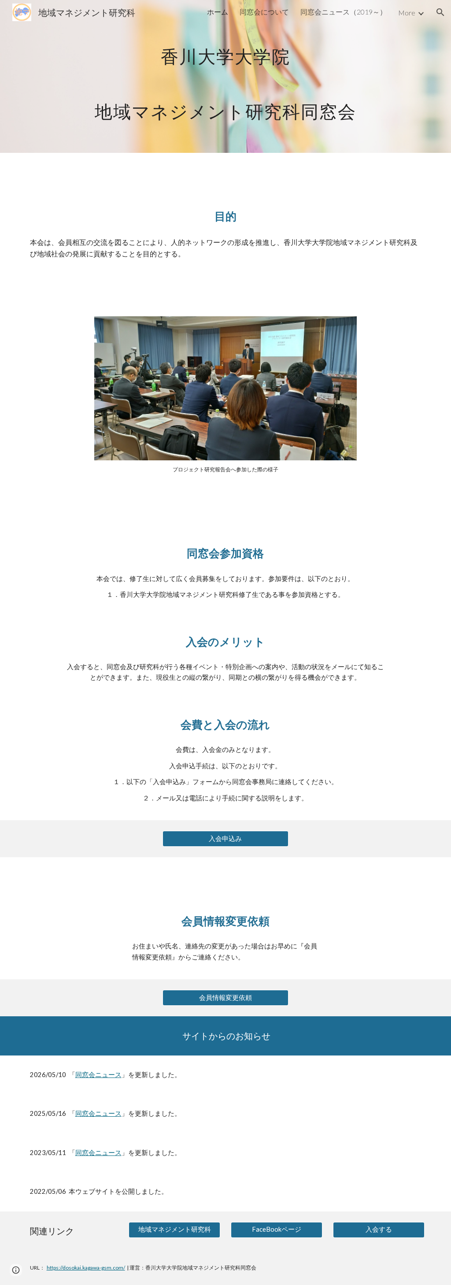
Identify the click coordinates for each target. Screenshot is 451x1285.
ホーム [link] (217, 11)
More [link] (406, 12)
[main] (225, 76)
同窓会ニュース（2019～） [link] (343, 11)
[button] (440, 12)
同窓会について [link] (264, 11)
